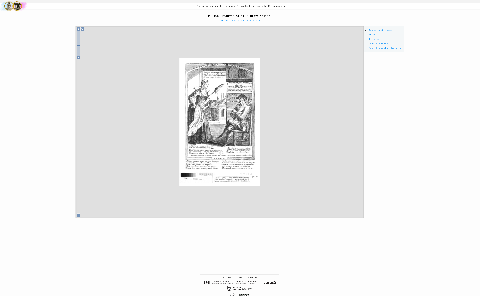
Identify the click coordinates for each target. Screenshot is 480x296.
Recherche (261, 6)
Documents (229, 6)
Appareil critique (245, 6)
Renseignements (276, 6)
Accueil (201, 6)
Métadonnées (232, 20)
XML (222, 20)
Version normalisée (250, 20)
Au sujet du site (214, 6)
